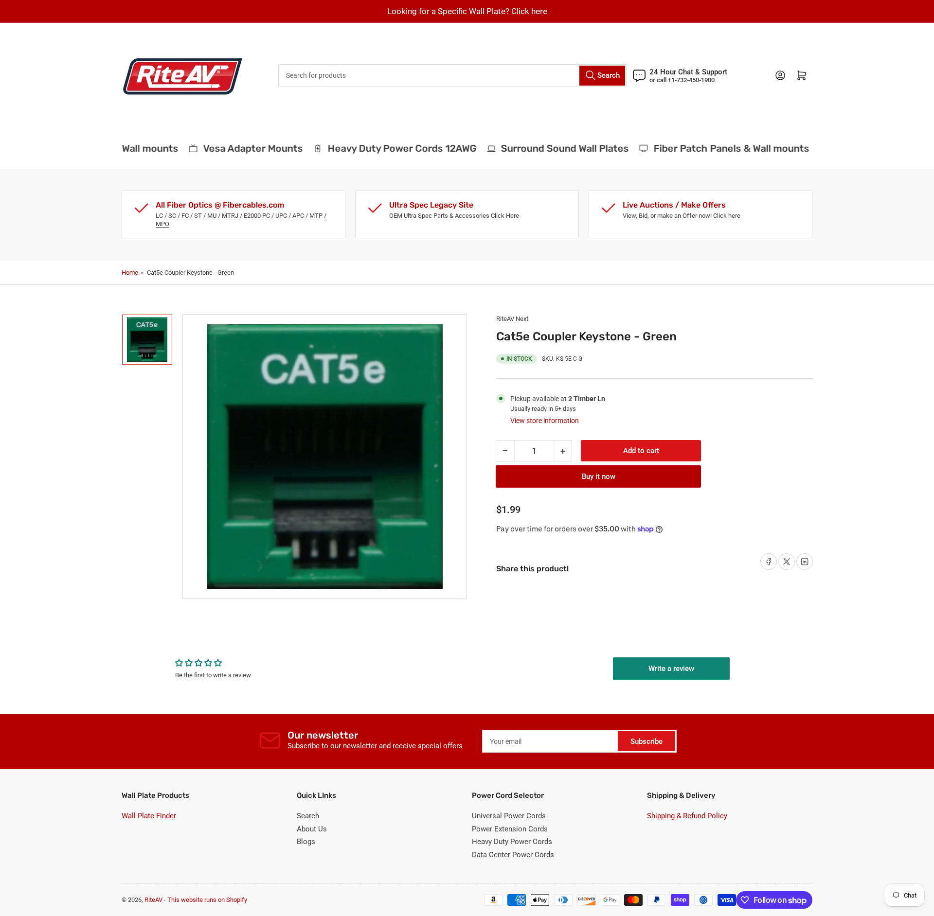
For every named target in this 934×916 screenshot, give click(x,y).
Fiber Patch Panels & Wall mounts (723, 148)
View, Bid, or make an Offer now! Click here (681, 215)
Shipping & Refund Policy (687, 815)
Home (130, 272)
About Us (312, 829)
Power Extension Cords (510, 829)
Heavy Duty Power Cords (512, 841)
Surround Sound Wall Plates (556, 148)
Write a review (671, 668)
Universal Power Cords (509, 815)
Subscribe (646, 741)
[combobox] (452, 75)
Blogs (306, 841)
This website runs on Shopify (207, 899)
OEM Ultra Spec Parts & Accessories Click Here (454, 215)
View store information (544, 420)
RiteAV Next (512, 318)
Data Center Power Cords (513, 854)
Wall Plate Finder (149, 815)
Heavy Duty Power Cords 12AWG (393, 148)
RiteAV (153, 899)
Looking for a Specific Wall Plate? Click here (467, 11)
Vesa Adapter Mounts (244, 148)
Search (308, 815)
